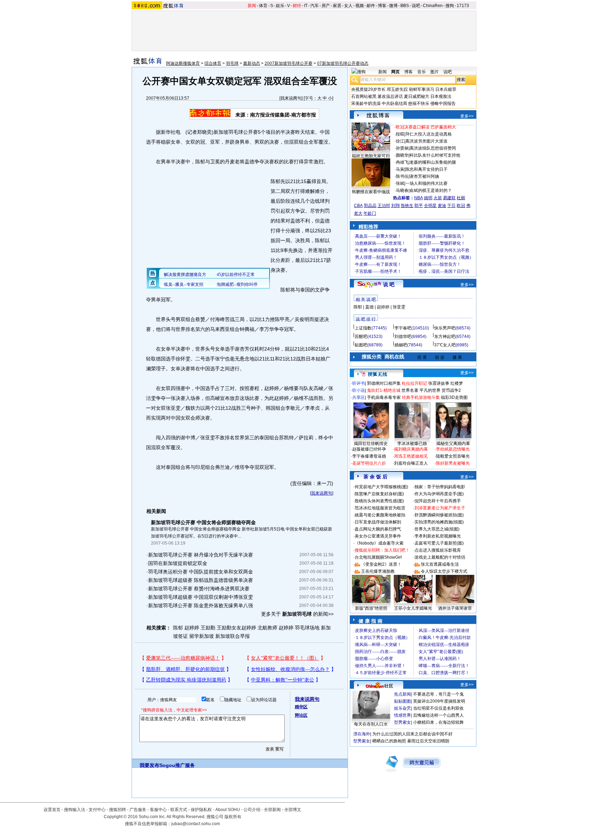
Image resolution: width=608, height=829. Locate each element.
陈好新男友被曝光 (453, 463)
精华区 (301, 706)
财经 (297, 5)
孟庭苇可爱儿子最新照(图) (439, 543)
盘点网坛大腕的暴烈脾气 (378, 529)
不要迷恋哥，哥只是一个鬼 (438, 694)
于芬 (451, 205)
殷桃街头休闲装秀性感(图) (379, 500)
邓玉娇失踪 (397, 89)
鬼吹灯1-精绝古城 (383, 390)
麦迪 (442, 205)
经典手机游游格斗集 (421, 397)
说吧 (416, 5)
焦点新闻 (402, 694)
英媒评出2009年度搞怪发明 (439, 701)
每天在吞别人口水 (371, 724)
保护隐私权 (201, 809)
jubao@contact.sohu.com (195, 823)
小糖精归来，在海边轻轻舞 (438, 722)
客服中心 (158, 809)
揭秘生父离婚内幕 (453, 443)
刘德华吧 (402, 336)
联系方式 (178, 809)
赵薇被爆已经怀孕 (369, 449)
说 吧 (388, 284)
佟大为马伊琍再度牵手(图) (439, 493)
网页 (395, 71)
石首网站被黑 (363, 96)
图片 (434, 71)
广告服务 (137, 809)
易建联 (449, 197)
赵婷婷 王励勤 (199, 627)
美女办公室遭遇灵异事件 (378, 536)
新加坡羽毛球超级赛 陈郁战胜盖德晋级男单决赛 (200, 580)
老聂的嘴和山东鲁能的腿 (433, 162)
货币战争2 (451, 390)
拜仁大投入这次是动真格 (428, 134)
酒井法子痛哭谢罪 (455, 608)
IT (306, 5)
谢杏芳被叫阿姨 (424, 176)
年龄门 (369, 213)
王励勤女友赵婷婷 (236, 627)
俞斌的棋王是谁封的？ (431, 190)
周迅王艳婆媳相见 (411, 456)
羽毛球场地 (307, 627)
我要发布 (149, 765)
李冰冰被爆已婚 (412, 443)
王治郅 (384, 205)
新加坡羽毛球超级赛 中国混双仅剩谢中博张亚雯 (200, 597)
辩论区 (301, 715)
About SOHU (227, 809)
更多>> (467, 116)
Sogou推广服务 (177, 765)
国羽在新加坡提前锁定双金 (177, 563)
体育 (263, 5)
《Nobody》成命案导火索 (379, 543)
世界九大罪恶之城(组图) (437, 529)
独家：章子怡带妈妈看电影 (439, 486)
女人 (348, 5)
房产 (326, 5)
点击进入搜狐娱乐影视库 (437, 550)
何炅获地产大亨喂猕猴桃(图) (381, 486)
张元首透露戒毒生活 (440, 564)
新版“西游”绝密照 (371, 608)
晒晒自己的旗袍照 (389, 741)
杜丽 (461, 197)
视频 (359, 5)
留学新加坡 (201, 636)
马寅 (400, 169)
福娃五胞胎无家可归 (371, 155)
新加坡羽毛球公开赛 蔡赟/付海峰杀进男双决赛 (198, 588)
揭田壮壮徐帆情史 (371, 443)
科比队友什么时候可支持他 (435, 155)
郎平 (418, 205)
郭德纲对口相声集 (384, 383)
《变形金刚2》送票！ (381, 564)
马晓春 (402, 190)
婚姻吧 (400, 345)
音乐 (421, 71)
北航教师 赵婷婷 (275, 627)
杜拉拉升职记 (414, 383)
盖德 (369, 306)
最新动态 (251, 63)
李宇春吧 (402, 328)
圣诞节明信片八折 (369, 463)
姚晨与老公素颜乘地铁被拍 (380, 515)
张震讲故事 (438, 383)
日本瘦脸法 (440, 96)
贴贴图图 (402, 701)
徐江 (400, 141)
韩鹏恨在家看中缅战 (371, 191)
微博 (393, 5)
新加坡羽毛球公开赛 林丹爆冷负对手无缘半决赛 (200, 555)
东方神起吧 (444, 336)
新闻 (252, 5)
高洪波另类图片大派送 (426, 141)
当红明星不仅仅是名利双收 (438, 708)
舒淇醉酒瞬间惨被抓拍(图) (439, 515)
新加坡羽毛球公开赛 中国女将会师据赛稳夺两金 (203, 522)
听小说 (358, 390)
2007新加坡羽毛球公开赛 (288, 63)
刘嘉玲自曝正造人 (411, 463)
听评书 (358, 383)
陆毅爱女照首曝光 (453, 456)
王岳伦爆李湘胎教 (378, 571)
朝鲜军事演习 (421, 89)
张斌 (400, 183)
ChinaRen (433, 5)
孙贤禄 (402, 148)
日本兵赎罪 (445, 89)
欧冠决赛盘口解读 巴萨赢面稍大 (426, 127)
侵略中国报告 (443, 103)
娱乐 (280, 5)
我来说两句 (291, 98)
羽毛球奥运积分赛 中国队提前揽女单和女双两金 (200, 571)
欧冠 (461, 205)
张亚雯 (399, 306)
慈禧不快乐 (418, 103)
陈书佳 (402, 176)
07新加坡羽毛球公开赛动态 (342, 63)
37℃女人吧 (445, 345)
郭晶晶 (370, 205)
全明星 (430, 205)
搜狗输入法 (74, 809)
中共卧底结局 (394, 103)
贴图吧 (361, 345)
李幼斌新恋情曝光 (453, 449)
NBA (418, 197)
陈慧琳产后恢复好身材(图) (379, 493)
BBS (404, 5)
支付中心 (97, 809)
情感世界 (402, 715)
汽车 (314, 5)
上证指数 (363, 328)
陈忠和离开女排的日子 (426, 169)
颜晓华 (402, 155)
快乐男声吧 (444, 328)
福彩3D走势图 (454, 397)
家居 (337, 5)
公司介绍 (251, 809)
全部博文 (292, 809)
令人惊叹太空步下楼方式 (444, 571)
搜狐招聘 (117, 809)
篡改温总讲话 (390, 96)
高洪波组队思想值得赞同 (433, 148)
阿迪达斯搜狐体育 (183, 63)
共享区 (358, 397)
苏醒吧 (361, 336)
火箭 (437, 197)
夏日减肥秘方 (416, 96)
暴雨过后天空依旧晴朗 (428, 741)
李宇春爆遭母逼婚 (369, 456)
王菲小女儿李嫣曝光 (413, 608)
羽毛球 (232, 63)
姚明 (428, 197)
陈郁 (178, 627)
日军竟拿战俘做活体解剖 (378, 522)
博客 (382, 5)
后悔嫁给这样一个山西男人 (438, 715)
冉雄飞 (402, 162)
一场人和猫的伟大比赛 (426, 183)
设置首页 (52, 809)
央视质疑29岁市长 (368, 89)
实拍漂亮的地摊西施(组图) (439, 522)
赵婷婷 (383, 306)
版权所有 (232, 816)
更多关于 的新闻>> (297, 614)
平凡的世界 (430, 390)
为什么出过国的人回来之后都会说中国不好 (412, 733)
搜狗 (449, 5)
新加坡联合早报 (232, 636)
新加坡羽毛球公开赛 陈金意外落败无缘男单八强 (200, 605)
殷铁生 (407, 205)
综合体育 (212, 63)
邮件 (371, 5)
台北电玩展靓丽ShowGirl (378, 557)
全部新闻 (272, 809)
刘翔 (395, 205)
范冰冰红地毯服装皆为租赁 (380, 507)
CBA (358, 205)
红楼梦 (456, 383)
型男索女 (402, 722)
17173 (463, 5)
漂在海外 (361, 733)
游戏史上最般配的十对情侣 (439, 557)
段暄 (400, 134)
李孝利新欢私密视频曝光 (437, 536)
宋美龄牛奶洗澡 (366, 103)
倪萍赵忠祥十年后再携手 (437, 500)
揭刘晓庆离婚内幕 (411, 449)
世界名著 (409, 390)
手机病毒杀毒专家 (384, 397)
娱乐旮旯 (402, 708)
